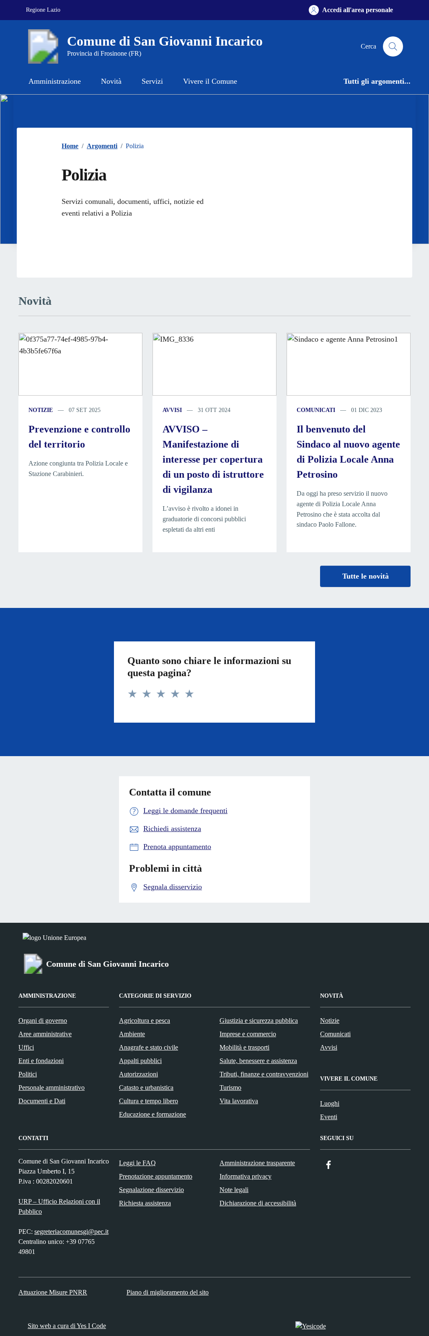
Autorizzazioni (138, 1074)
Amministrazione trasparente (257, 1162)
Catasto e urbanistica (146, 1087)
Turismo (230, 1087)
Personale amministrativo (51, 1087)
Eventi (328, 1116)
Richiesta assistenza (145, 1203)
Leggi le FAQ (137, 1162)
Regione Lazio (43, 10)
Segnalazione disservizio (151, 1189)
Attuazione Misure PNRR (52, 1292)
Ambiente (132, 1033)
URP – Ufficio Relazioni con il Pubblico (59, 1206)
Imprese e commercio (248, 1033)
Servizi (152, 81)
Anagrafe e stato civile (148, 1047)
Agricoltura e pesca (144, 1020)
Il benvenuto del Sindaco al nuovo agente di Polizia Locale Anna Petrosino (348, 452)
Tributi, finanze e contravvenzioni (264, 1074)
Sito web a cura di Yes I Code (67, 1325)
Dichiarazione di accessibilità (258, 1203)
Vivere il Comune (210, 81)
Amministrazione (54, 81)
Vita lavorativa (239, 1100)
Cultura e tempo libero (148, 1100)
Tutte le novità (365, 576)
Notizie (40, 410)
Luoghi (329, 1103)
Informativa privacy (245, 1176)
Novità (111, 81)
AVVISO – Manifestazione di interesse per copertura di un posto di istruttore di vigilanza (213, 459)
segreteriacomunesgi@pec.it (71, 1231)
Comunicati (316, 410)
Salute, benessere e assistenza (258, 1060)
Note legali (234, 1189)
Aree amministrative (45, 1033)
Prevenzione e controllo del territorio (79, 437)
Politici (27, 1074)
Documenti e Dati (41, 1100)
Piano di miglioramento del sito (168, 1292)
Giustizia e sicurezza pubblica (259, 1020)
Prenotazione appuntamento (155, 1176)
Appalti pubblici (140, 1060)
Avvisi (172, 410)
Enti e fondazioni (41, 1060)
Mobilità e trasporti (244, 1047)
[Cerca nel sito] (393, 46)
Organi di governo (42, 1020)
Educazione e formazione (152, 1114)
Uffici (26, 1047)
